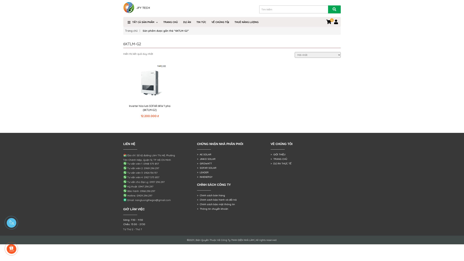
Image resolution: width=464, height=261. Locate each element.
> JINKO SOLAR (206, 159)
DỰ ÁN (187, 22)
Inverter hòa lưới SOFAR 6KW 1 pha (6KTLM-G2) (149, 108)
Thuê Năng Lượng (246, 22)
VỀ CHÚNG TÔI (220, 22)
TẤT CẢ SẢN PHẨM (143, 22)
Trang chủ (131, 30)
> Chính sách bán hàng (211, 195)
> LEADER (203, 172)
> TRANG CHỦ (279, 159)
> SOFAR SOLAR (206, 167)
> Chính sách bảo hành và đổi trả (217, 199)
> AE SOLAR (204, 154)
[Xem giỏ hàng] (328, 22)
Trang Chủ (170, 22)
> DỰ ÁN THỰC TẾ (281, 163)
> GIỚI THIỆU (278, 154)
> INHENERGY (204, 176)
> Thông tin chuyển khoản (212, 208)
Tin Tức (201, 22)
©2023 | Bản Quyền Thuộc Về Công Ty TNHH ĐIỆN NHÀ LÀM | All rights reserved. (232, 240)
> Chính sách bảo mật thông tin (216, 204)
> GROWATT (204, 163)
